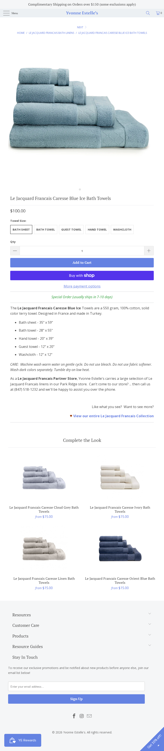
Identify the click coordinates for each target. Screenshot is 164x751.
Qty (13, 242)
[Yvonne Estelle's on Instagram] (82, 716)
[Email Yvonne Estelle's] (89, 716)
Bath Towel (45, 229)
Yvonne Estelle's (74, 732)
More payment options (82, 286)
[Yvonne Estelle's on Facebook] (74, 716)
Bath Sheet (21, 229)
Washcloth (122, 229)
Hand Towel (97, 229)
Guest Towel (71, 229)
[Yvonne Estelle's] (82, 13)
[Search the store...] (149, 13)
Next (80, 27)
